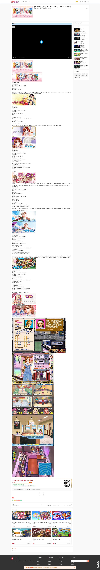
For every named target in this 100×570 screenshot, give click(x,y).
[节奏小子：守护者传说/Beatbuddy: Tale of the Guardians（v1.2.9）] (77, 50)
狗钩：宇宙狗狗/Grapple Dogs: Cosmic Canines (61, 522)
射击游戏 (86, 75)
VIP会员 (31, 567)
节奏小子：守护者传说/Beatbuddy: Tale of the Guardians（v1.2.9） (84, 50)
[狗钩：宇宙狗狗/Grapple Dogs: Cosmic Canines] (61, 515)
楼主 (35, 8)
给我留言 (72, 564)
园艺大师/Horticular (56, 539)
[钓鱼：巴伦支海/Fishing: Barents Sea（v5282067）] (77, 34)
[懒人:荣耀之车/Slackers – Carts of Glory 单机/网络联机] (21, 515)
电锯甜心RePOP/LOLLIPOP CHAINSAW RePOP (83, 62)
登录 (14, 550)
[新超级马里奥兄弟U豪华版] (77, 54)
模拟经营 (76, 75)
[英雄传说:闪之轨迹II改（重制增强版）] (77, 58)
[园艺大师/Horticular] (61, 532)
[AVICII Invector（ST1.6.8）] (77, 46)
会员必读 (60, 561)
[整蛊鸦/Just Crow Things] (21, 532)
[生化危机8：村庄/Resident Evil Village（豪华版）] (77, 38)
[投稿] (80, 2)
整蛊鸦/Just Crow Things (17, 539)
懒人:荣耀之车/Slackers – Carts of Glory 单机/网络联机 (21, 522)
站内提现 (49, 564)
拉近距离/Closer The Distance (38, 539)
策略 (79, 75)
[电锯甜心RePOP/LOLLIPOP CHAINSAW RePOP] (77, 62)
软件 (29, 1)
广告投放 (60, 564)
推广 (87, 8)
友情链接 (38, 561)
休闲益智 (45, 8)
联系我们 (38, 564)
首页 (23, 1)
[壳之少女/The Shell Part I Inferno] (77, 42)
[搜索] (82, 2)
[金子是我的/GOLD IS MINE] (77, 30)
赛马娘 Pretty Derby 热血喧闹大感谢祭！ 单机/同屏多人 (42, 522)
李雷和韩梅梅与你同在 (15, 505)
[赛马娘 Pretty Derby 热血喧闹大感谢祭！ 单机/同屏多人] (41, 515)
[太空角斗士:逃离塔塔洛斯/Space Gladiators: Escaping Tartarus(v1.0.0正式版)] (77, 66)
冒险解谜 (76, 77)
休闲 (13, 497)
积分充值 (49, 561)
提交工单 (72, 562)
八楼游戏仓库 (15, 2)
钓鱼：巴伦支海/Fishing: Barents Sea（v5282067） (84, 34)
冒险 (79, 77)
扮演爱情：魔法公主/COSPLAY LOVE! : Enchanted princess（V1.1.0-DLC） (59, 505)
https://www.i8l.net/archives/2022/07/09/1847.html (26, 489)
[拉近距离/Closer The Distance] (41, 532)
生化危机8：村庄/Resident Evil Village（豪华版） (84, 38)
